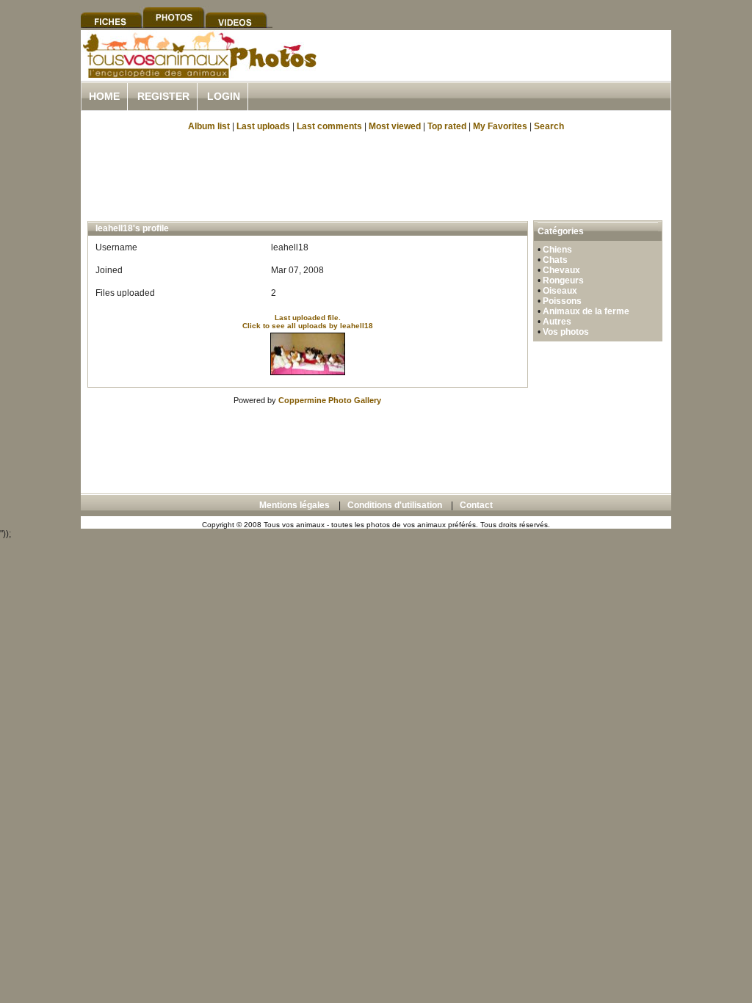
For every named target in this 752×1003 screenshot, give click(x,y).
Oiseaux (560, 291)
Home (104, 96)
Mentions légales (294, 505)
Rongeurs (563, 280)
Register (163, 96)
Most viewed (395, 126)
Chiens (557, 250)
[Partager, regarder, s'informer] (199, 75)
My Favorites (500, 126)
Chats (555, 260)
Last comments (329, 126)
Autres (557, 321)
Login (223, 96)
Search (549, 126)
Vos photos (566, 332)
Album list (209, 126)
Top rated (446, 126)
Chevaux (561, 270)
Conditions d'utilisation (394, 505)
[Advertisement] (499, 72)
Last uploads (263, 126)
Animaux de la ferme (586, 311)
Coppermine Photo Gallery (329, 400)
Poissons (562, 301)
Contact (476, 505)
